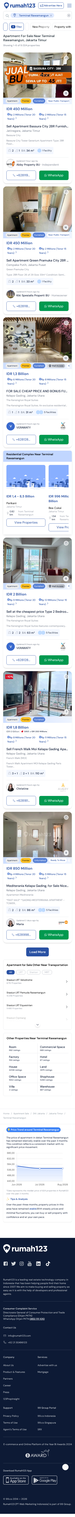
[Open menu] (69, 5)
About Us (8, 1365)
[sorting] (27, 27)
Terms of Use (10, 1422)
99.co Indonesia (47, 1416)
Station (34, 972)
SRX (40, 1429)
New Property (40, 27)
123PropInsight (11, 1399)
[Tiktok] (48, 1263)
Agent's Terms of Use (15, 1429)
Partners (8, 1378)
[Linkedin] (38, 1263)
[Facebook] (5, 1263)
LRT (21, 972)
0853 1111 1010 (37, 1318)
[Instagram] (21, 1263)
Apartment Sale (21, 1113)
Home (6, 1113)
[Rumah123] (19, 5)
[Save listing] (66, 58)
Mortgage (43, 1372)
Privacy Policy (11, 1416)
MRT (47, 972)
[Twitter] (13, 1263)
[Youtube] (29, 1263)
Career (7, 1385)
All (10, 972)
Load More (37, 952)
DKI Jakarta (39, 1113)
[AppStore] (16, 1480)
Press (6, 1392)
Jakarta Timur (56, 1113)
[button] (35, 15)
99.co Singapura (47, 1422)
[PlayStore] (44, 1480)
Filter (17, 27)
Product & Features (14, 1372)
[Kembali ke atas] (65, 1467)
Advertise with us (47, 1365)
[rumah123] (37, 1249)
